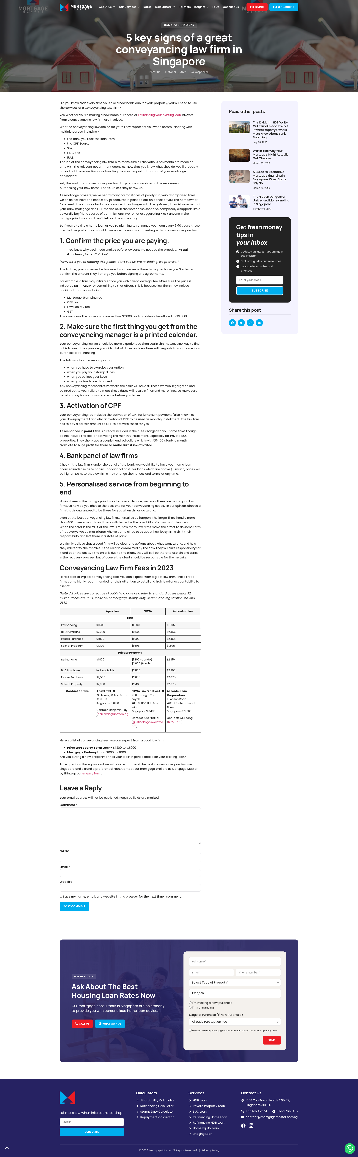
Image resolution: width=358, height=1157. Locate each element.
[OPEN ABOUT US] (114, 7)
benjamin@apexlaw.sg (113, 714)
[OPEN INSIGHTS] (207, 7)
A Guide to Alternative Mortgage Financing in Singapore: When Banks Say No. (270, 177)
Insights (187, 25)
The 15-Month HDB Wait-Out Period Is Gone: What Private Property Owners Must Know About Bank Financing (270, 130)
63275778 (174, 722)
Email (65, 866)
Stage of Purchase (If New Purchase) (216, 1015)
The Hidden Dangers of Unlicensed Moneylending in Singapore (271, 200)
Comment (68, 805)
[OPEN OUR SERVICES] (138, 7)
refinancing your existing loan (159, 115)
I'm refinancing (203, 1007)
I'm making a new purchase (212, 1003)
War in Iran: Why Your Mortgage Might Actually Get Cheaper (270, 154)
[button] (232, 322)
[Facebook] (243, 1125)
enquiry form (91, 773)
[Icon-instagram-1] (251, 1125)
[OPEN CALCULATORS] (173, 7)
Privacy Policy (210, 1150)
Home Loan (172, 25)
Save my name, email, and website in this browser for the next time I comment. (122, 896)
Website (66, 881)
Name (65, 850)
